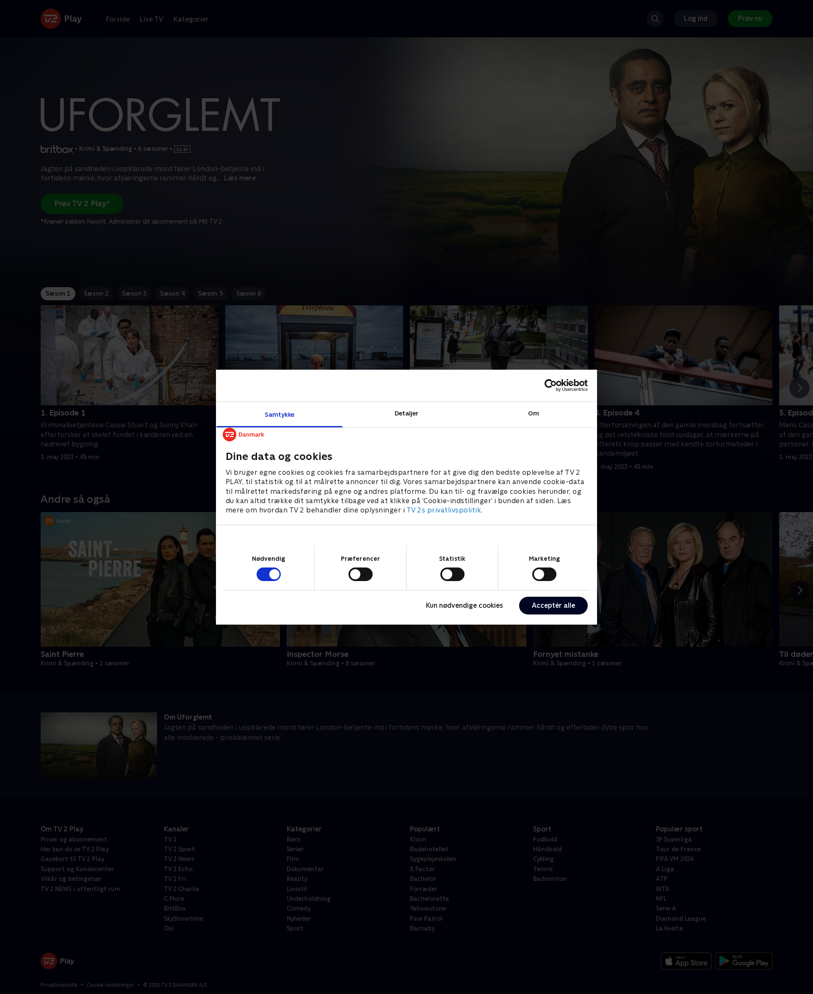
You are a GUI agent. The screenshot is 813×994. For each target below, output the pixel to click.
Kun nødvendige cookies (464, 605)
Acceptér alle (553, 605)
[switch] (360, 574)
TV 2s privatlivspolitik (443, 510)
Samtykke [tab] (280, 414)
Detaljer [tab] (407, 412)
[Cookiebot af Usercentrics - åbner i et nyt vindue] (551, 385)
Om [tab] (533, 412)
